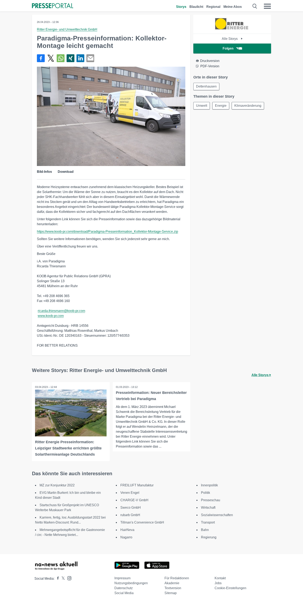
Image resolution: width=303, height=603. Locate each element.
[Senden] (90, 58)
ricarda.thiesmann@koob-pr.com (61, 311)
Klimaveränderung (247, 105)
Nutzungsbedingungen (131, 583)
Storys (181, 6)
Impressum (122, 578)
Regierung (208, 537)
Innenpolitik (209, 485)
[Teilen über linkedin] (80, 58)
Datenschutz (123, 588)
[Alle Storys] (232, 30)
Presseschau (210, 500)
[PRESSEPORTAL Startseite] (52, 6)
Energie (221, 105)
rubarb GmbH (130, 515)
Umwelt (201, 105)
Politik (205, 492)
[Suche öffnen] (254, 6)
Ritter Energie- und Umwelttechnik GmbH (67, 29)
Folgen (228, 48)
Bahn (205, 530)
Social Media (124, 593)
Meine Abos (232, 6)
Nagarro (126, 537)
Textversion (172, 588)
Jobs (218, 583)
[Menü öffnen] (267, 6)
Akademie (171, 583)
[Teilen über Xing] (70, 58)
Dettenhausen (206, 86)
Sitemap (170, 593)
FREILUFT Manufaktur (137, 485)
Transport (208, 522)
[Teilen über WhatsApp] (61, 58)
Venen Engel (129, 492)
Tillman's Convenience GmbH (142, 522)
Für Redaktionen (176, 578)
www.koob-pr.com (51, 315)
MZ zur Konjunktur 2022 (57, 485)
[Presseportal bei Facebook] (56, 578)
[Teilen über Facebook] (41, 58)
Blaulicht (196, 6)
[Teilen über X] (51, 58)
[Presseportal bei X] (62, 578)
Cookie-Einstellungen (230, 588)
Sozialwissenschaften (217, 515)
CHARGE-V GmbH (134, 500)
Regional (213, 6)
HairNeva (127, 530)
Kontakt (220, 578)
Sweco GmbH (130, 507)
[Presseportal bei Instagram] (68, 578)
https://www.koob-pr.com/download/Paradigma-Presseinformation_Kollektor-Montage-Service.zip (107, 231)
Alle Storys (230, 38)
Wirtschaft (208, 507)
